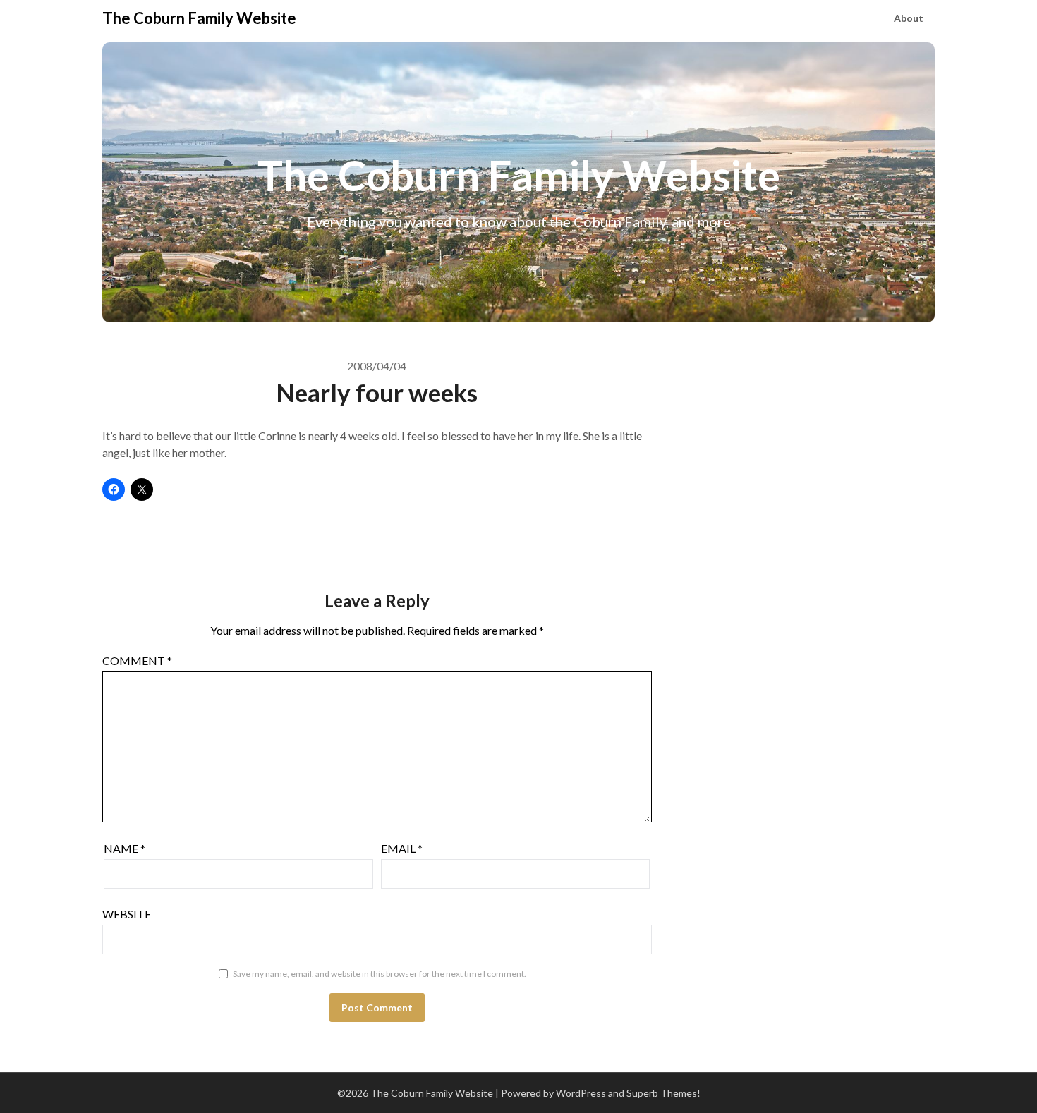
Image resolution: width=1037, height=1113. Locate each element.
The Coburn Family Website (199, 18)
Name (124, 848)
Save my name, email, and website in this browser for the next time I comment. (379, 973)
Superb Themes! (663, 1093)
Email (402, 848)
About (908, 18)
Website (126, 913)
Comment (137, 660)
